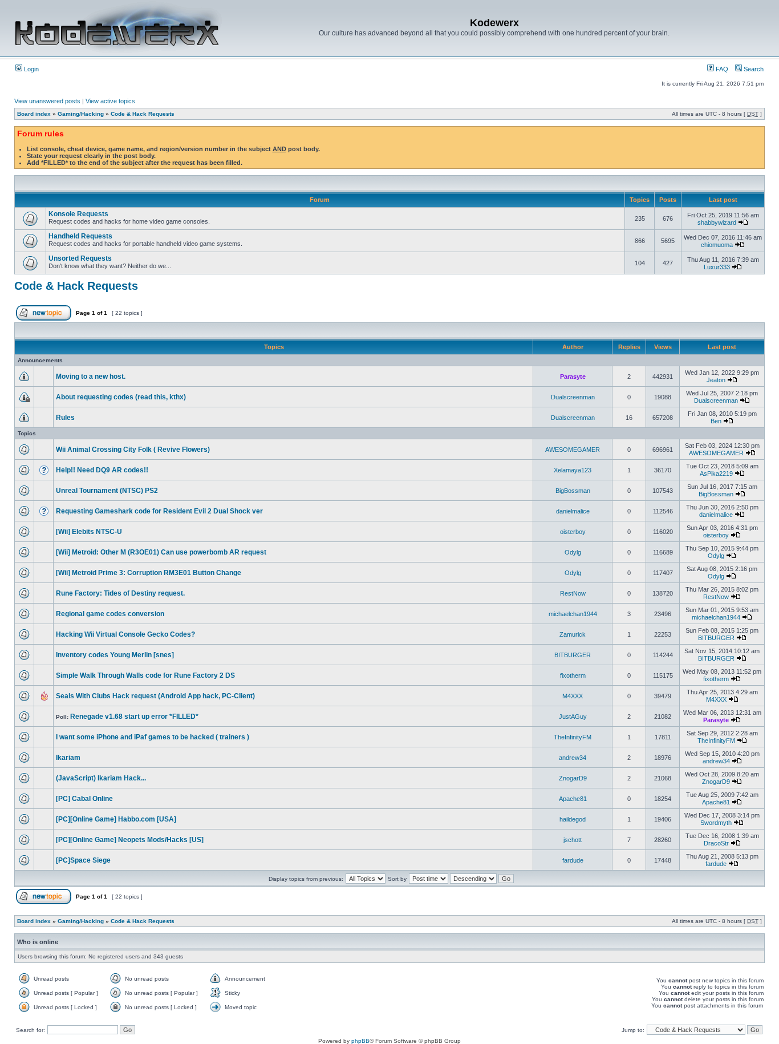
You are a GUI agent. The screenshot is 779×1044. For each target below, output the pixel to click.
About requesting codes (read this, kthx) (121, 397)
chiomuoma (717, 244)
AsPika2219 (716, 473)
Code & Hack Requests (143, 114)
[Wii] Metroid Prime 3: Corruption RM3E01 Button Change (148, 573)
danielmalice (573, 511)
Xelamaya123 (572, 470)
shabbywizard (716, 222)
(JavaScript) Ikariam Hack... (101, 778)
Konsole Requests (78, 214)
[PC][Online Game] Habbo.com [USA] (116, 819)
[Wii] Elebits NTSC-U (89, 532)
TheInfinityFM (572, 737)
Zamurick (572, 634)
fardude (572, 860)
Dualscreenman (573, 397)
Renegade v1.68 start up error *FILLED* (134, 717)
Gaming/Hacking (81, 114)
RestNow (573, 593)
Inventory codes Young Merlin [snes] (115, 655)
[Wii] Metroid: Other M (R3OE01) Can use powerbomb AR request (161, 552)
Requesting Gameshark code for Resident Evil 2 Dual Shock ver (159, 511)
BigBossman (572, 490)
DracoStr (716, 843)
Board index (34, 114)
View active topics (110, 101)
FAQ (721, 69)
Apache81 (573, 798)
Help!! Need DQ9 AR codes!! (102, 470)
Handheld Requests (80, 236)
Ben (716, 421)
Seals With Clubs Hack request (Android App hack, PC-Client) (155, 696)
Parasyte (573, 376)
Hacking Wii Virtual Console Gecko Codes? (125, 634)
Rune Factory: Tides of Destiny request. (120, 593)
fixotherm (573, 675)
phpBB (360, 1041)
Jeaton (716, 380)
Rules (65, 418)
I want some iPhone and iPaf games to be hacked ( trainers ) (152, 737)
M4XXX (572, 696)
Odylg (573, 552)
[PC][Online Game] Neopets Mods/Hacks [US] (130, 840)
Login (30, 69)
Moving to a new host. (90, 377)
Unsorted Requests (80, 258)
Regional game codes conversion (110, 614)
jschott (572, 839)
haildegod (572, 819)
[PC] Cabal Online (84, 799)
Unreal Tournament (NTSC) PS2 (107, 491)
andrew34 (572, 757)
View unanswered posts (47, 101)
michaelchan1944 (573, 613)
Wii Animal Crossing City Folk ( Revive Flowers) (133, 450)
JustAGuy (573, 716)
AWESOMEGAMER (572, 449)
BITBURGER (716, 637)
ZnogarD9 (573, 778)
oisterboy (573, 531)
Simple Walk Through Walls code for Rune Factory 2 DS (145, 675)
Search (753, 69)
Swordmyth (716, 822)
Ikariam (68, 758)
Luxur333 (717, 267)
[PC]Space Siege (83, 860)
